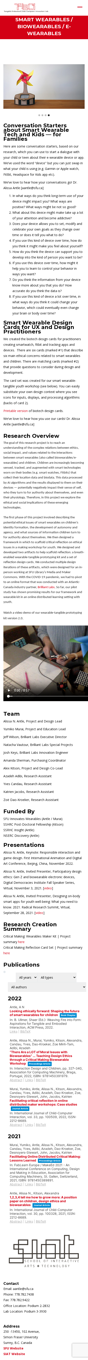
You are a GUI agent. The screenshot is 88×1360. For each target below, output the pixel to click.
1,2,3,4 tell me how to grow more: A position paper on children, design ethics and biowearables (43, 1201)
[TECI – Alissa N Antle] (26, 8)
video (48, 888)
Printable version (15, 411)
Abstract (16, 1080)
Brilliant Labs (46, 587)
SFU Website (13, 1348)
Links (13, 1031)
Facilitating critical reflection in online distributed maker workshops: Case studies (43, 1102)
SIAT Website (14, 1354)
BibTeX (25, 1031)
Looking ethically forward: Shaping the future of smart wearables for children (44, 1013)
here (21, 942)
